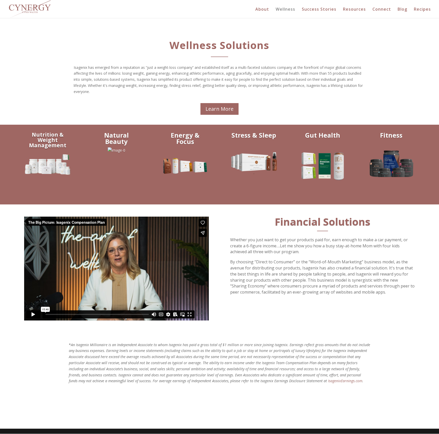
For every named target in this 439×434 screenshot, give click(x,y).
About (262, 9)
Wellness (285, 9)
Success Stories (319, 9)
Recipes (422, 9)
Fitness (391, 135)
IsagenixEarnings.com (345, 380)
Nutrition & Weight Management (47, 140)
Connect (381, 9)
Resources (354, 9)
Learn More (219, 108)
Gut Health (322, 135)
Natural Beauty (116, 138)
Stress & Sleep (253, 135)
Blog (402, 9)
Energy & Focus (185, 138)
